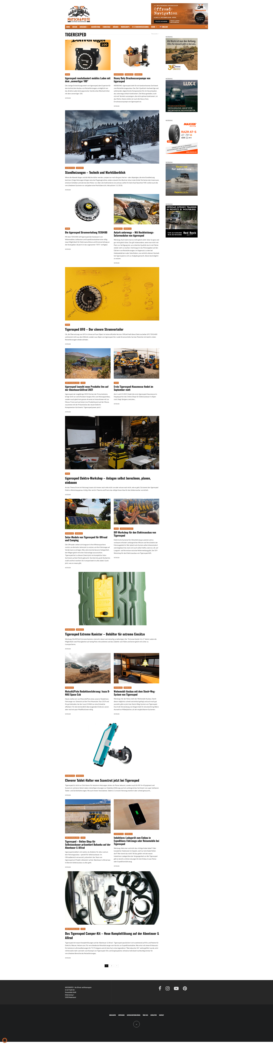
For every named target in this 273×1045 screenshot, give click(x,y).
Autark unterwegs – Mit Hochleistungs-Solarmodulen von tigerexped (134, 234)
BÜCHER (115, 27)
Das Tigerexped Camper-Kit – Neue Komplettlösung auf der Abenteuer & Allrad (112, 935)
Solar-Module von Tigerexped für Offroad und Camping (86, 539)
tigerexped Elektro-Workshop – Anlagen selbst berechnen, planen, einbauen (108, 480)
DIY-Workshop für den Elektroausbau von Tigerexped (135, 534)
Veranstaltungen (126, 528)
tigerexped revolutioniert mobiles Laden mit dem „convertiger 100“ (87, 80)
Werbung (138, 74)
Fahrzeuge (129, 74)
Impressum (121, 1015)
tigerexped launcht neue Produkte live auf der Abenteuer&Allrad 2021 (86, 388)
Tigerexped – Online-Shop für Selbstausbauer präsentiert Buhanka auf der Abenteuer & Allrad (87, 844)
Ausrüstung (118, 74)
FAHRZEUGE (106, 27)
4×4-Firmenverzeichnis (140, 27)
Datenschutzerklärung (133, 1015)
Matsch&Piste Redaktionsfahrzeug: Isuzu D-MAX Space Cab (87, 693)
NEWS (68, 27)
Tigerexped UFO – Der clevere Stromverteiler (94, 329)
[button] (4, 1040)
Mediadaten (112, 1015)
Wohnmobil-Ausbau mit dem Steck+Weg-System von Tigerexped (134, 693)
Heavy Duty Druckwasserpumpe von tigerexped (132, 80)
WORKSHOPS (125, 27)
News (67, 74)
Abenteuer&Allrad (72, 383)
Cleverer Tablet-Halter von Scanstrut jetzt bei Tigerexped (102, 780)
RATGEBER (83, 27)
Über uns (145, 1015)
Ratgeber (80, 168)
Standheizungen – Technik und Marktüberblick (95, 172)
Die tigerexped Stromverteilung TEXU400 (86, 232)
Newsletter (153, 1015)
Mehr (153, 27)
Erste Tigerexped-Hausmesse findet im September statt (133, 388)
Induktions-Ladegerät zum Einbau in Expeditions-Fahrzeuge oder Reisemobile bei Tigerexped (136, 840)
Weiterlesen (68, 98)
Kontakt (161, 1015)
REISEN (74, 27)
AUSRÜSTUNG (95, 27)
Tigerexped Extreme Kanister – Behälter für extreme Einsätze (105, 634)
